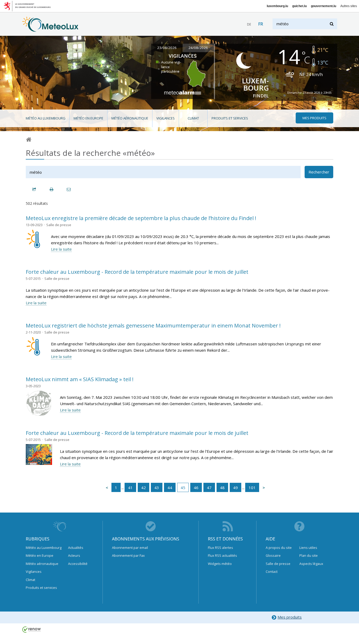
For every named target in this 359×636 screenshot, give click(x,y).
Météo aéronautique (129, 118)
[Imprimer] (51, 189)
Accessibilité (78, 563)
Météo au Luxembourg (45, 118)
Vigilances (165, 118)
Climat (193, 118)
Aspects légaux (311, 563)
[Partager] (34, 189)
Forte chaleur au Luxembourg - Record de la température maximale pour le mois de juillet (137, 271)
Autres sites (348, 6)
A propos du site (279, 547)
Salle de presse (278, 563)
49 (235, 487)
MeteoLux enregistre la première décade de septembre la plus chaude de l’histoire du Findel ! (141, 218)
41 (130, 487)
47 (209, 487)
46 (196, 487)
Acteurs (74, 555)
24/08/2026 (198, 47)
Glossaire (273, 555)
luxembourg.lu (277, 6)
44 (169, 487)
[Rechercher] (332, 23)
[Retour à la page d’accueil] (50, 29)
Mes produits (290, 617)
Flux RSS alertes (220, 547)
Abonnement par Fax (128, 555)
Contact (272, 571)
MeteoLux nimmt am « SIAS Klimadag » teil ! (80, 379)
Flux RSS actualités (222, 555)
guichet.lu (299, 6)
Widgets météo (220, 563)
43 (156, 487)
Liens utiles (308, 547)
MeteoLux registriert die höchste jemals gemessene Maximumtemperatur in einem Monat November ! (153, 325)
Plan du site (308, 555)
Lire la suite (61, 249)
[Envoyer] (69, 189)
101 (252, 487)
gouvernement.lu (323, 6)
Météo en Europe (88, 118)
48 (222, 487)
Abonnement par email (130, 547)
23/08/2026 (167, 47)
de (249, 24)
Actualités (75, 547)
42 (143, 487)
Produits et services (230, 118)
